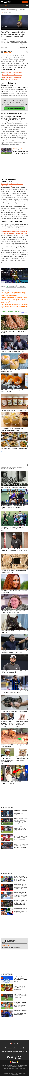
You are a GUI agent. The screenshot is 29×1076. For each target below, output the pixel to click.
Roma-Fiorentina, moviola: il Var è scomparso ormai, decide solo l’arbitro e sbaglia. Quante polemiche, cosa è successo (14, 306)
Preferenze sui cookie (12, 1069)
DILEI (21, 1065)
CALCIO (5, 12)
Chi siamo (6, 1068)
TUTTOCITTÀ (16, 1065)
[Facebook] (8, 1058)
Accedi (25, 2)
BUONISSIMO (14, 1066)
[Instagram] (19, 1058)
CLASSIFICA (24, 5)
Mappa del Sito (23, 1051)
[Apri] (2, 2)
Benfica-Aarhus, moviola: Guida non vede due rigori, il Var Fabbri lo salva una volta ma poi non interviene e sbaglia (14, 293)
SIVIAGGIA (24, 1065)
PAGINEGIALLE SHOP (22, 1063)
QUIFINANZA (9, 1066)
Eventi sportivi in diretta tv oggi (11, 947)
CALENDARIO (15, 5)
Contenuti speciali (7, 1051)
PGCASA (4, 1065)
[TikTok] (16, 1058)
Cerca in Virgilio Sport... (13, 1048)
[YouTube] (12, 1058)
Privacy (16, 1068)
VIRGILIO (8, 1063)
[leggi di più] (26, 52)
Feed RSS (12, 1053)
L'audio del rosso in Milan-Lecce (12, 75)
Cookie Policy (22, 1068)
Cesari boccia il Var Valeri (9, 79)
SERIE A (10, 12)
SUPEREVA (20, 1066)
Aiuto (20, 1069)
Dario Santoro (8, 51)
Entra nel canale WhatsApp (15, 108)
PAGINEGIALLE (14, 1063)
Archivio (17, 1053)
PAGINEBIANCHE (10, 1065)
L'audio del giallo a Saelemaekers (12, 77)
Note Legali (11, 1068)
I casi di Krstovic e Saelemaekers (12, 73)
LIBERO (4, 1063)
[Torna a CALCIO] (2, 6)
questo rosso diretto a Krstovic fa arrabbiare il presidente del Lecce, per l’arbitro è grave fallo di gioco (14, 231)
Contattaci (15, 1051)
